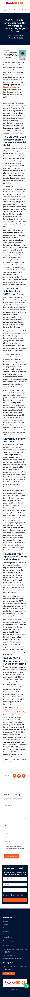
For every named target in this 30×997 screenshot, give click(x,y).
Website (7, 841)
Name (7, 825)
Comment (8, 805)
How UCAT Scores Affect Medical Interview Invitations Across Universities (14, 710)
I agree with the (14, 895)
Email (7, 833)
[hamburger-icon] (5, 9)
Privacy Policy (19, 895)
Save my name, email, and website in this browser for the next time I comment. (15, 848)
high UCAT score (9, 87)
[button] (14, 776)
